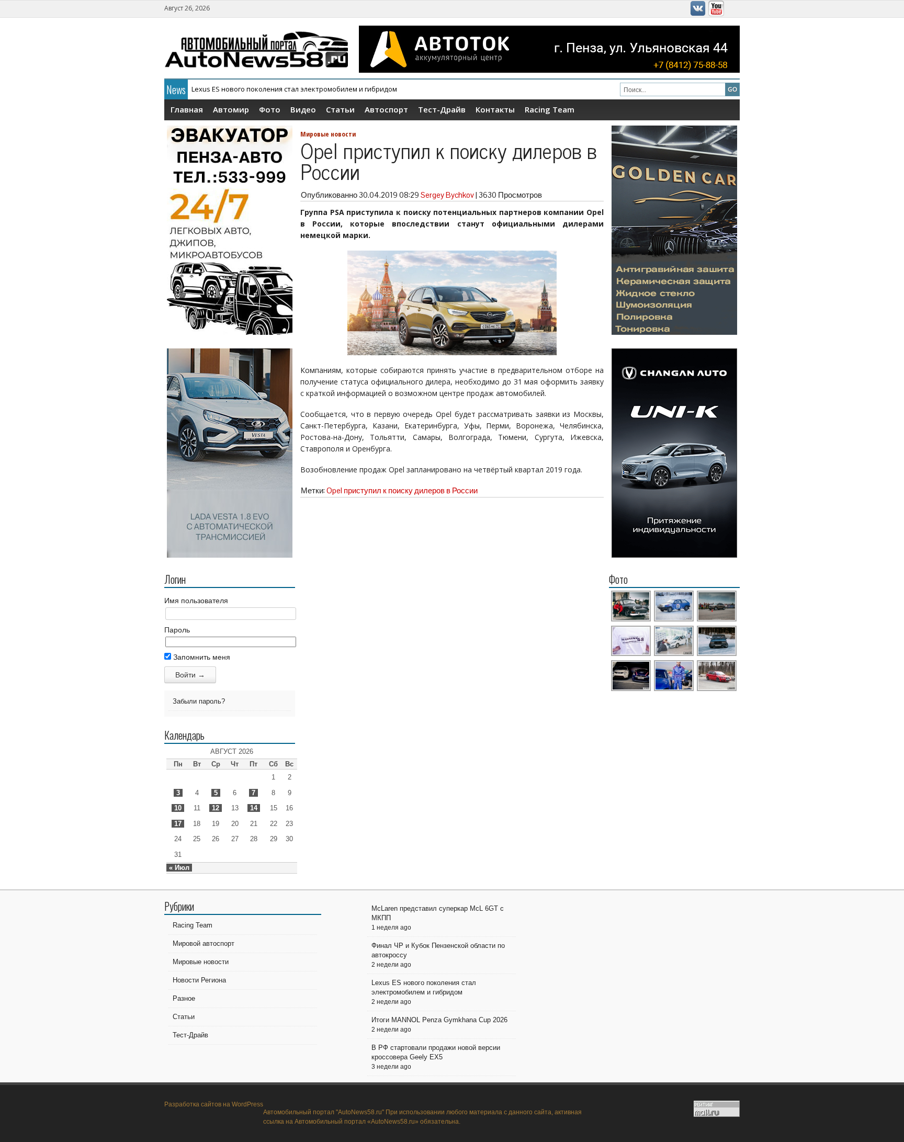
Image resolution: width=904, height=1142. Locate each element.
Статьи (340, 109)
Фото (269, 109)
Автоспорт (386, 109)
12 (215, 808)
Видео (303, 109)
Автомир (231, 109)
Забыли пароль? (199, 701)
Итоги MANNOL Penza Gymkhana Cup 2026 (439, 1020)
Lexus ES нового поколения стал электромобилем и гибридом (294, 89)
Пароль (177, 630)
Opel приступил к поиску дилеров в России (402, 490)
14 (253, 808)
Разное (184, 998)
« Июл (179, 868)
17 (178, 824)
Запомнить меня (200, 657)
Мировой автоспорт (203, 943)
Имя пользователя (196, 600)
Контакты (495, 109)
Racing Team (549, 109)
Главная (187, 109)
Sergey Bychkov (447, 195)
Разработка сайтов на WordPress (213, 1104)
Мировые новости (328, 134)
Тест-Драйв (442, 109)
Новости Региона (199, 980)
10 (178, 808)
